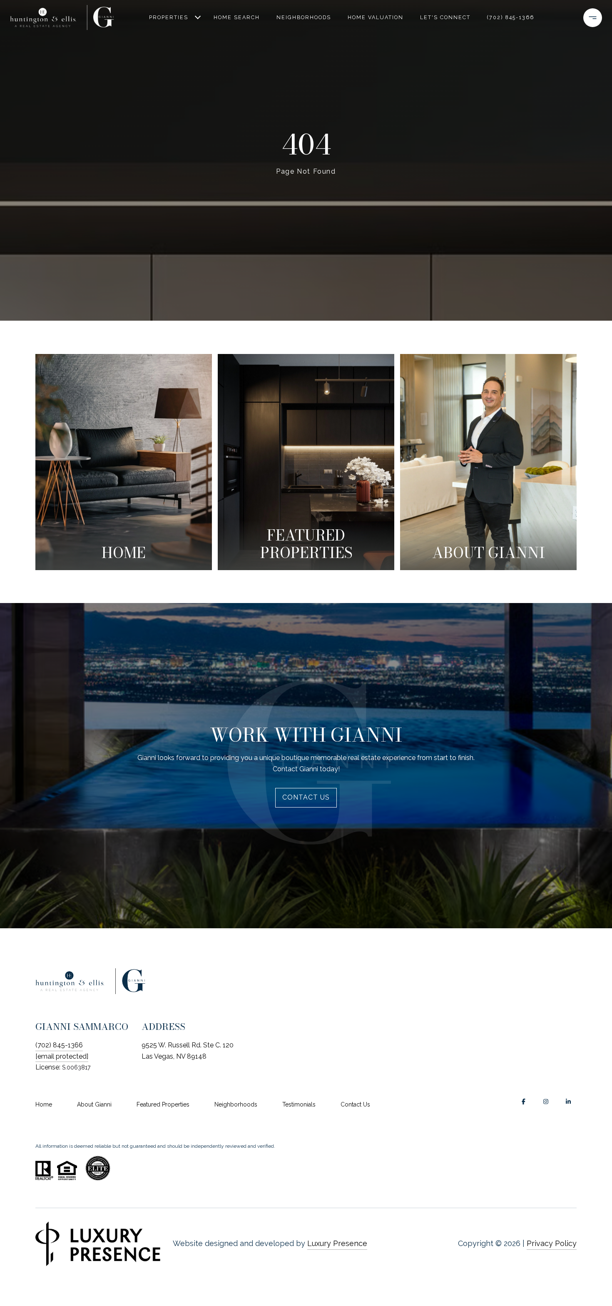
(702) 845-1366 (510, 17)
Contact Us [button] (306, 797)
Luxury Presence (337, 1243)
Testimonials (299, 1104)
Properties (168, 17)
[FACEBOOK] (523, 1101)
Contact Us (355, 1104)
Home (43, 1104)
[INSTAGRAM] (545, 1101)
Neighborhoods (303, 17)
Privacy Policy (552, 1243)
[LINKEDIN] (568, 1101)
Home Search (237, 17)
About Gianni (94, 1104)
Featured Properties (163, 1104)
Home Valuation (375, 17)
